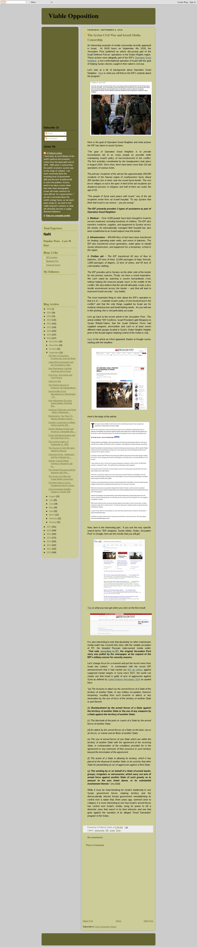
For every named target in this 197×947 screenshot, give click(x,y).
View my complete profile (58, 216)
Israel (112, 830)
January (53, 522)
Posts (50, 134)
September (54, 353)
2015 (49, 534)
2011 (49, 549)
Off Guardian (51, 257)
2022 (49, 324)
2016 (49, 531)
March (52, 515)
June (51, 504)
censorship (99, 830)
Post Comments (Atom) (105, 927)
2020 (49, 331)
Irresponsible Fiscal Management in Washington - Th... (62, 394)
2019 (49, 335)
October (53, 349)
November (54, 345)
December (54, 342)
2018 (49, 338)
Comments (52, 139)
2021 (49, 327)
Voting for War (54, 381)
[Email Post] (125, 827)
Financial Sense (53, 265)
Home (118, 921)
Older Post (148, 921)
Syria (118, 830)
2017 (49, 527)
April (51, 511)
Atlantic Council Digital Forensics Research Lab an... (60, 463)
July (51, 500)
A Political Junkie (54, 153)
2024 (49, 316)
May (51, 508)
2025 (49, 313)
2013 (49, 541)
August (52, 496)
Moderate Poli (52, 261)
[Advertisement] (53, 75)
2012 (49, 545)
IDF (107, 830)
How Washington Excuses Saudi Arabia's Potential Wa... (60, 403)
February (53, 518)
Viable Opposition (73, 15)
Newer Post (88, 921)
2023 (49, 320)
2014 (49, 538)
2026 (49, 309)
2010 (49, 552)
